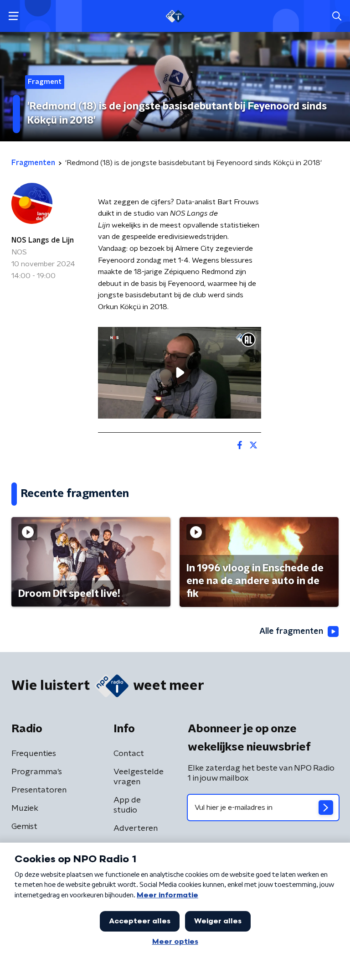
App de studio (127, 805)
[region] (179, 373)
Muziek (24, 808)
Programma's (36, 772)
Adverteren (135, 828)
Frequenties (33, 754)
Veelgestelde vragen (138, 777)
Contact (128, 754)
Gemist (24, 827)
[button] (13, 16)
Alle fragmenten (291, 631)
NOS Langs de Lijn (42, 240)
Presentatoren (39, 790)
